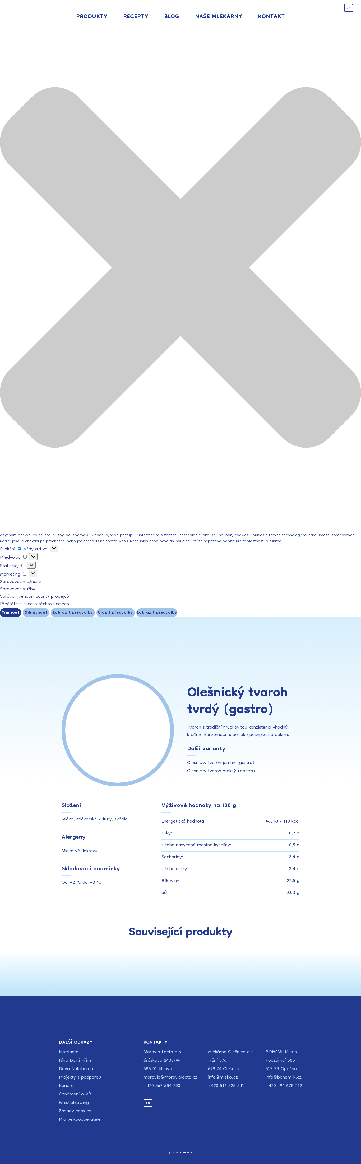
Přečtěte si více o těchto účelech (34, 604)
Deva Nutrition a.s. (78, 1069)
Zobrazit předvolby (72, 612)
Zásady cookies (75, 1111)
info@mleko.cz (223, 1077)
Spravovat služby (17, 589)
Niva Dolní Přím (75, 1060)
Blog (171, 17)
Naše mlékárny (218, 17)
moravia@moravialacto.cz (170, 1077)
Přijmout (11, 612)
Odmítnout (36, 612)
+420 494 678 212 (284, 1086)
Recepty (135, 17)
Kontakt (271, 17)
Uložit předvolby (115, 612)
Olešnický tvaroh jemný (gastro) (221, 763)
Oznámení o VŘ (75, 1094)
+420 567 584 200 (162, 1086)
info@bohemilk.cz (284, 1077)
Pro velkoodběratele (80, 1119)
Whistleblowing (74, 1103)
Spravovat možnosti (20, 582)
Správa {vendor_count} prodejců (34, 596)
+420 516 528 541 (226, 1086)
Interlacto (68, 1052)
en (348, 8)
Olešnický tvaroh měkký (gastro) (221, 771)
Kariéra (66, 1086)
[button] (180, 269)
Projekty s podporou (80, 1077)
